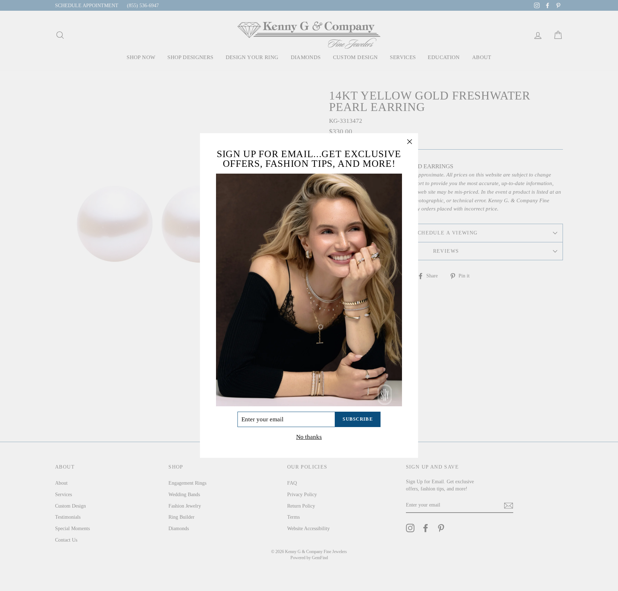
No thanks (309, 436)
